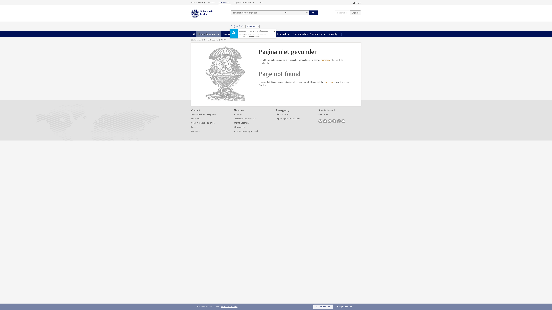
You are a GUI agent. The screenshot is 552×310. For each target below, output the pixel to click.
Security (333, 34)
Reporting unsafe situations (288, 118)
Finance (227, 34)
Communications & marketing (308, 34)
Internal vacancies (241, 123)
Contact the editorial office (202, 123)
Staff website (196, 40)
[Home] (193, 34)
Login (358, 3)
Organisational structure (244, 2)
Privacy (194, 127)
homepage (325, 59)
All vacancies (239, 127)
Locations (195, 118)
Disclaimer (195, 131)
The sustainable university (245, 118)
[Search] (313, 12)
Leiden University (198, 2)
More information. (229, 306)
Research (281, 34)
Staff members (224, 2)
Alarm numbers (283, 114)
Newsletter (323, 114)
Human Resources (207, 34)
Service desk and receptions (203, 114)
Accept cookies (323, 306)
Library (259, 2)
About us (238, 114)
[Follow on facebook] (325, 121)
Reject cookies (345, 306)
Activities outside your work (246, 131)
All (286, 12)
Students (211, 2)
